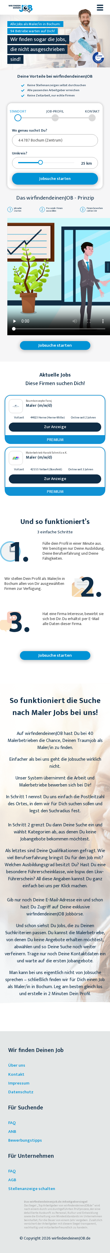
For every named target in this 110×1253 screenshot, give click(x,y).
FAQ (12, 1122)
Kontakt (16, 1074)
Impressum (18, 1083)
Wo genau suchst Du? (29, 130)
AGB (12, 1180)
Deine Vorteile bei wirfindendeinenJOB (55, 76)
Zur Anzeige (55, 426)
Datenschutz (20, 1092)
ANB (12, 1131)
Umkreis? (19, 153)
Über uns (16, 1065)
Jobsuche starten (55, 178)
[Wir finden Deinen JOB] (20, 7)
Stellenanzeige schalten (31, 1188)
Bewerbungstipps (25, 1140)
